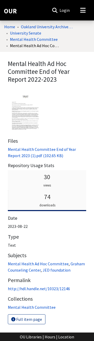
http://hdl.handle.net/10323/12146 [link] (39, 288)
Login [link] (65, 10)
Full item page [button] (28, 319)
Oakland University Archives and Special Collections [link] (47, 26)
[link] (32, 307)
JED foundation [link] (56, 270)
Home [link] (9, 26)
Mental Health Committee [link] (34, 39)
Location (66, 336)
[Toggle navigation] (82, 10)
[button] (54, 10)
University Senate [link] (25, 33)
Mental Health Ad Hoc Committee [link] (38, 263)
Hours (50, 336)
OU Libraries (31, 336)
